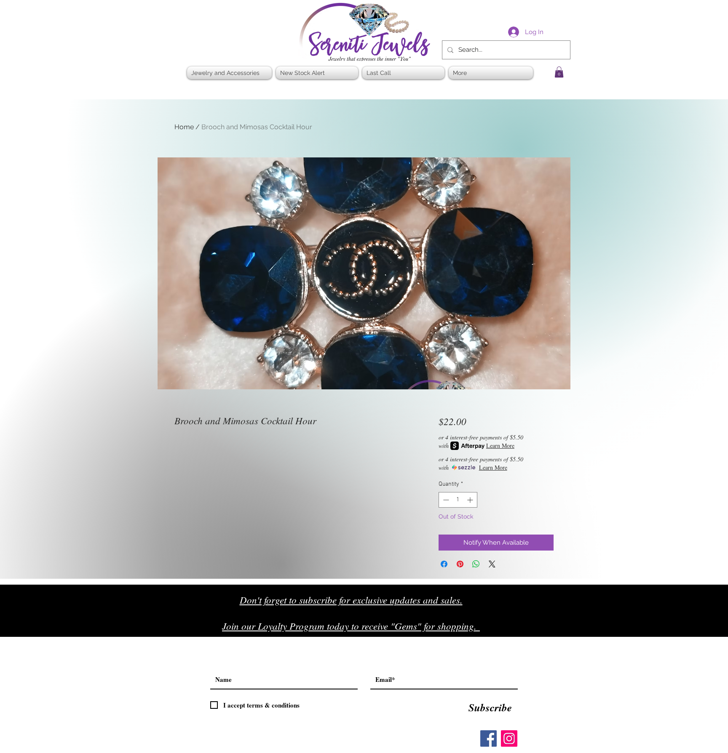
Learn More (500, 446)
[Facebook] (488, 738)
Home (184, 127)
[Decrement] (445, 499)
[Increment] (471, 499)
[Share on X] (492, 564)
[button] (559, 72)
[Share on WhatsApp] (476, 564)
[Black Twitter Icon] (541, 629)
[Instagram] (509, 738)
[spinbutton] (458, 499)
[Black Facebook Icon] (524, 629)
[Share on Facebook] (444, 564)
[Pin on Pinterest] (460, 564)
